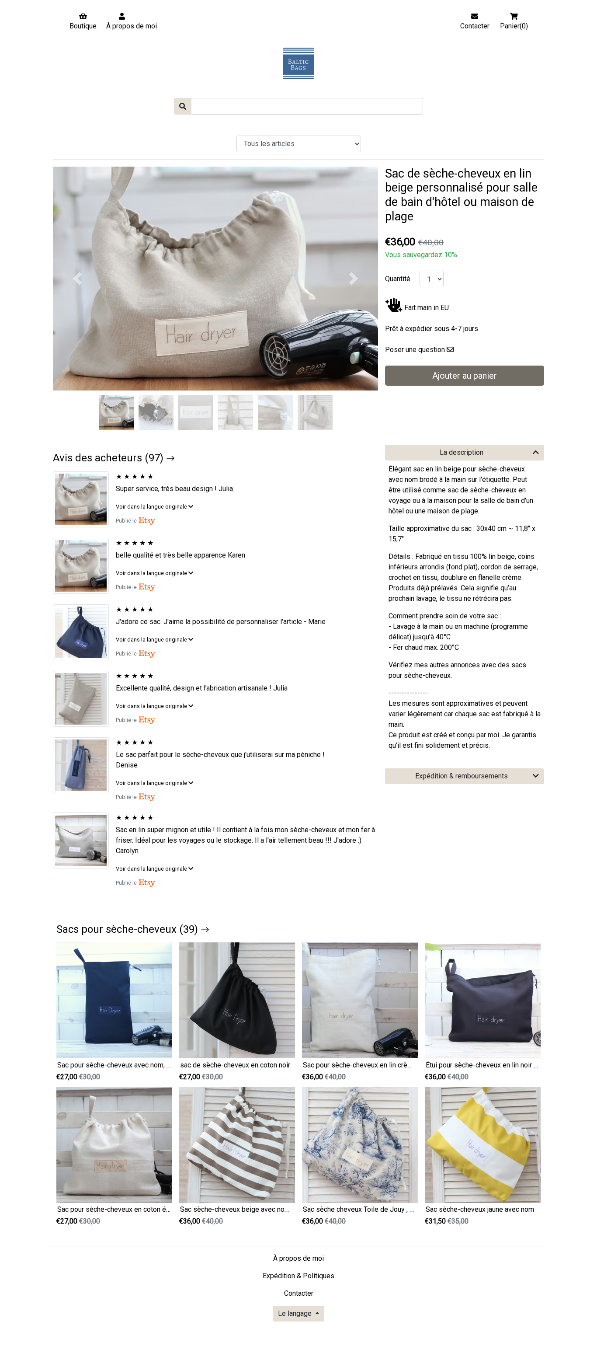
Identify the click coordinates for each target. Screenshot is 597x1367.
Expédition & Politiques (298, 1276)
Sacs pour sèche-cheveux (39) (128, 929)
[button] (77, 279)
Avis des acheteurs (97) (109, 458)
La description (461, 452)
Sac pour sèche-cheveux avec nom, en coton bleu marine (143, 1065)
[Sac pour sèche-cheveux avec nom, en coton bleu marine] (114, 1000)
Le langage (295, 1313)
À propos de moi (298, 1258)
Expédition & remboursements (461, 776)
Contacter (298, 1293)
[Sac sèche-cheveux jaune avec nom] (483, 1144)
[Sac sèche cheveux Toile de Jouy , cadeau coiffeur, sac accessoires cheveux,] (360, 1144)
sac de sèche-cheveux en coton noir (235, 1065)
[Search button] (182, 106)
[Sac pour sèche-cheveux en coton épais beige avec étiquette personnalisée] (114, 1144)
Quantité (397, 279)
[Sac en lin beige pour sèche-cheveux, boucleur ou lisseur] (84, 699)
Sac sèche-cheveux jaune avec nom (480, 1209)
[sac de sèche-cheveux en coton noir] (237, 1000)
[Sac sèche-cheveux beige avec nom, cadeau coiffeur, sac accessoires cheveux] (237, 1144)
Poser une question (415, 349)
